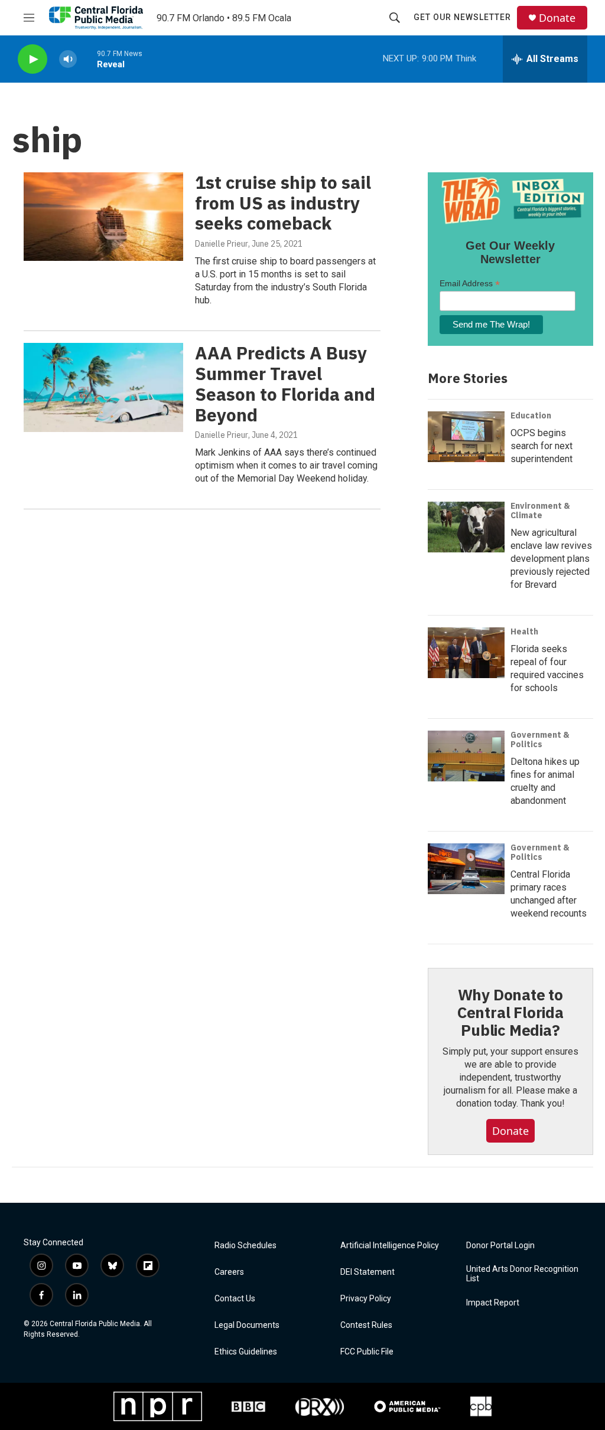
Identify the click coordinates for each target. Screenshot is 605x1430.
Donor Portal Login (500, 1245)
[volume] (68, 59)
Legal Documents (246, 1325)
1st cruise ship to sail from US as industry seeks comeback (283, 203)
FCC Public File (366, 1351)
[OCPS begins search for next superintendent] (466, 436)
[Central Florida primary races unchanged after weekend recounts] (466, 868)
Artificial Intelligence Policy (389, 1245)
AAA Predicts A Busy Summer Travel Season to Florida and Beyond (285, 383)
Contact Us (234, 1298)
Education (530, 415)
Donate (557, 18)
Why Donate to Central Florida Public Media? (510, 1012)
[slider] (87, 59)
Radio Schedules (245, 1245)
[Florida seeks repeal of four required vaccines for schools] (466, 652)
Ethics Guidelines (245, 1351)
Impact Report (492, 1302)
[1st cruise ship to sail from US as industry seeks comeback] (103, 216)
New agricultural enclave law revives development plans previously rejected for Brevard (551, 558)
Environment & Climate (540, 510)
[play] (32, 59)
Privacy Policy (365, 1298)
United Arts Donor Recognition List (522, 1274)
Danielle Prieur (221, 243)
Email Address (470, 283)
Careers (229, 1272)
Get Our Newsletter (462, 17)
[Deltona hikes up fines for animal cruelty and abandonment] (466, 756)
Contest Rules (366, 1325)
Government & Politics (540, 739)
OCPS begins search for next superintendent (541, 445)
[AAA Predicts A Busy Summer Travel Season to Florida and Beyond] (103, 387)
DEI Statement (367, 1272)
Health (524, 631)
